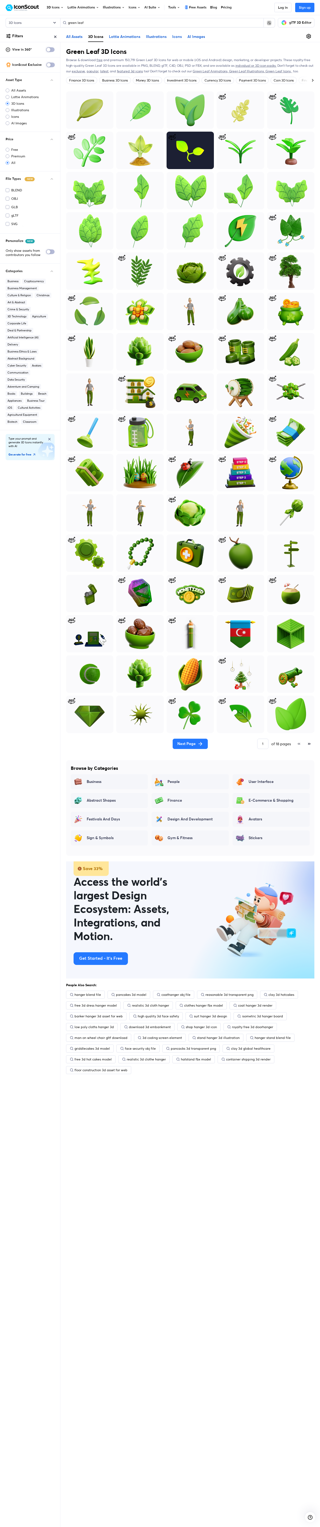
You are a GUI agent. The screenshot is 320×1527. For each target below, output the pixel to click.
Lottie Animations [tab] (124, 37)
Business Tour (36, 400)
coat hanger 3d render (255, 1005)
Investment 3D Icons (182, 80)
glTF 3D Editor (300, 22)
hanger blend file (87, 995)
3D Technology (16, 316)
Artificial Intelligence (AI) (22, 337)
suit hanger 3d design (210, 1016)
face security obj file (140, 1048)
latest (104, 71)
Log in (283, 7)
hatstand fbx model (196, 1059)
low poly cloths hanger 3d (94, 1027)
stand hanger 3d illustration (218, 1038)
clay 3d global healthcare (251, 1048)
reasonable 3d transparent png (229, 995)
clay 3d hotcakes (281, 995)
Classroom (30, 421)
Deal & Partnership (19, 330)
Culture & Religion (19, 295)
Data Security (16, 379)
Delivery (12, 344)
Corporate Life (16, 323)
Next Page (186, 744)
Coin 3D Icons (284, 80)
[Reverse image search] (269, 22)
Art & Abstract (16, 302)
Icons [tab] (177, 37)
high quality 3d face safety (158, 1016)
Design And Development (190, 819)
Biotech (12, 421)
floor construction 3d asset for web (100, 1070)
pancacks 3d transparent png (193, 1048)
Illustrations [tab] (156, 37)
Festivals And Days (103, 819)
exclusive (78, 71)
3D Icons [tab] (95, 36)
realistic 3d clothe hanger (146, 1059)
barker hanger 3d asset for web (98, 1016)
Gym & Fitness (180, 838)
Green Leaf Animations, (211, 71)
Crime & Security (18, 309)
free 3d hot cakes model (93, 1059)
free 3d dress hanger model (95, 1005)
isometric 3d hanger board (262, 1016)
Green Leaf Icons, (278, 71)
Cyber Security (16, 365)
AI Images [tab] (196, 37)
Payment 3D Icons (252, 80)
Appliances (14, 400)
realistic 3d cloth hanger (150, 1005)
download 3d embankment (150, 1027)
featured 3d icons (130, 71)
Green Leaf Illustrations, (247, 71)
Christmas (43, 295)
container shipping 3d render (248, 1059)
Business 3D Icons (115, 80)
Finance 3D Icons (81, 80)
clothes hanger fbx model (203, 1005)
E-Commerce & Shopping (271, 800)
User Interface (261, 782)
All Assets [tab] (74, 37)
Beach (42, 393)
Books (11, 393)
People (173, 782)
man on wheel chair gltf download (100, 1038)
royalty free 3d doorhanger (252, 1027)
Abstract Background (20, 358)
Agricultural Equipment (22, 414)
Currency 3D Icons (218, 80)
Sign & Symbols (100, 838)
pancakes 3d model (131, 995)
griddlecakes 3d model (92, 1048)
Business (13, 281)
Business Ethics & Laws (22, 351)
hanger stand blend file (273, 1038)
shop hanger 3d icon (201, 1027)
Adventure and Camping (23, 386)
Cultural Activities (29, 407)
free (99, 60)
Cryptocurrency (34, 281)
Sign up (305, 7)
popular (93, 71)
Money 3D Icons (147, 80)
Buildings (27, 393)
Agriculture (39, 316)
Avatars (36, 365)
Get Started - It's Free (100, 958)
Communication (17, 372)
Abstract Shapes (101, 800)
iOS (9, 407)
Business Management (22, 288)
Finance (174, 800)
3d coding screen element (162, 1038)
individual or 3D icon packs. (255, 65)
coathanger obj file (175, 995)
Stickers (255, 838)
